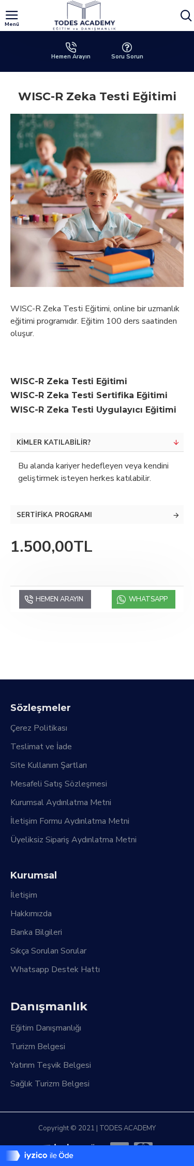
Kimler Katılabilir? (54, 442)
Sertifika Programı (54, 515)
